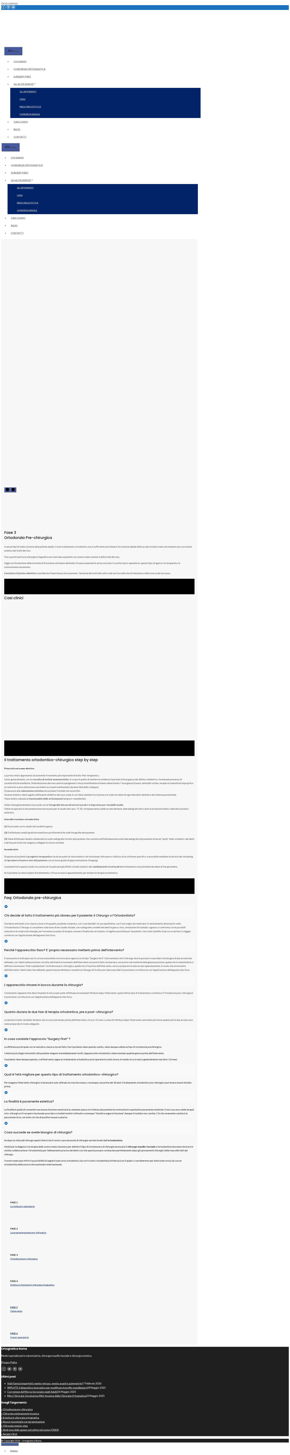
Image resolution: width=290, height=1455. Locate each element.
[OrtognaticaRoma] (20, 45)
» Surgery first (9, 1434)
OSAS (22, 99)
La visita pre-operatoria (22, 1206)
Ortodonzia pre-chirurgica (24, 1258)
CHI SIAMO (20, 61)
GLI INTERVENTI (28, 91)
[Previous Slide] (7, 489)
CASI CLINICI (21, 121)
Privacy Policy (9, 1362)
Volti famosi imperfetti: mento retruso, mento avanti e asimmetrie (44, 1383)
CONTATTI (20, 136)
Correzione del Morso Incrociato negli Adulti (32, 1391)
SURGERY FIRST (22, 76)
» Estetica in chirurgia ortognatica (20, 1417)
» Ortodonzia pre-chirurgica (17, 1409)
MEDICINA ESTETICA (30, 106)
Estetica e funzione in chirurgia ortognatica (32, 1284)
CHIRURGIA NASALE (30, 114)
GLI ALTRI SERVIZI (24, 84)
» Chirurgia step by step (14, 1425)
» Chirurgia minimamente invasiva (20, 1413)
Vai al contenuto (9, 3)
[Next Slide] (13, 489)
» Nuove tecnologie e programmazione (23, 1421)
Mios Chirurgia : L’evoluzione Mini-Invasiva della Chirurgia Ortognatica (46, 1395)
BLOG (17, 129)
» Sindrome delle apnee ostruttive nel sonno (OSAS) (30, 1429)
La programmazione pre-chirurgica (28, 1232)
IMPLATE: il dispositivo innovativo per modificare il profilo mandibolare (47, 1387)
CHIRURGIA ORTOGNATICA (29, 69)
